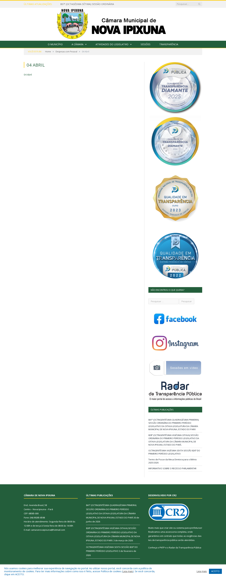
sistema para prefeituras (189, 527)
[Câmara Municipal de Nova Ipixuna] (113, 23)
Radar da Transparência (181, 547)
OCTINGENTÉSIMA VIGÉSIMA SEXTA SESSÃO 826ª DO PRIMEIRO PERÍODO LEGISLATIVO (174, 452)
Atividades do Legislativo (112, 44)
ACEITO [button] (215, 571)
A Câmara (77, 44)
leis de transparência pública (162, 540)
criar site (168, 527)
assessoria (171, 531)
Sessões (145, 44)
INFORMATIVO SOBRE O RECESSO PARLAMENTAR (172, 468)
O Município (55, 44)
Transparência (168, 44)
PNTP (162, 547)
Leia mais (128, 571)
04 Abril (28, 74)
